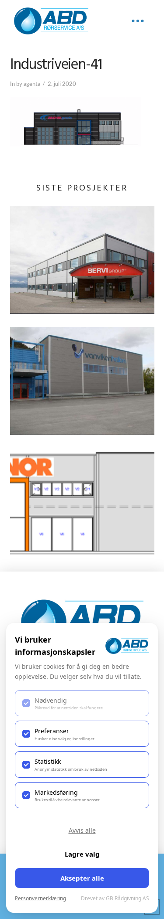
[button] (138, 21)
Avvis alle (82, 830)
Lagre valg (82, 854)
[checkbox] (82, 703)
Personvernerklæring (40, 898)
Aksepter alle (82, 878)
